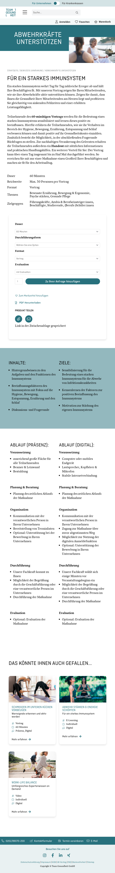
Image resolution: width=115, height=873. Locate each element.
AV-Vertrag (61, 862)
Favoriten (84, 22)
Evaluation (22, 264)
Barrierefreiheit (79, 862)
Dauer (19, 224)
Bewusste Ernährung (31, 70)
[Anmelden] (56, 21)
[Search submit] (77, 12)
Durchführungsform (28, 237)
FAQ (69, 862)
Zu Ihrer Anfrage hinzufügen (62, 281)
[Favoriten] (76, 21)
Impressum (46, 862)
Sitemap (90, 862)
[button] (31, 295)
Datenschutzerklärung (30, 862)
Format (19, 251)
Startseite (12, 70)
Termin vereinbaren (72, 841)
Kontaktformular (43, 841)
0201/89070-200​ (15, 841)
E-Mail (94, 841)
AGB (54, 862)
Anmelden (64, 22)
